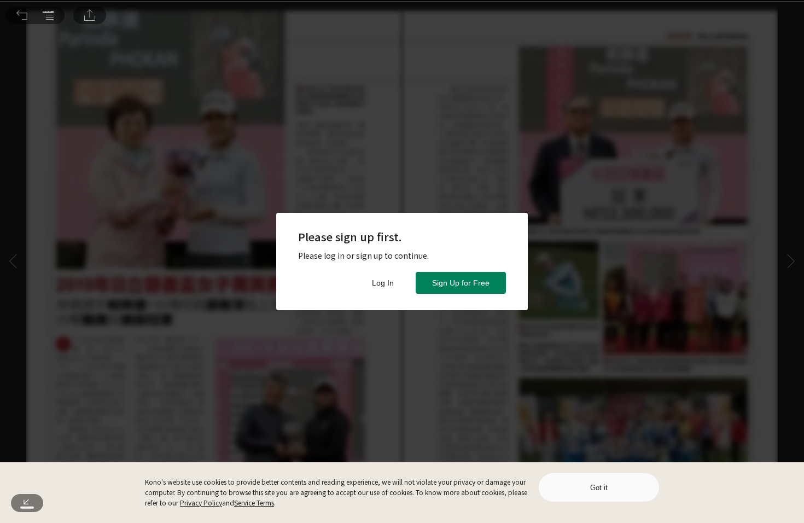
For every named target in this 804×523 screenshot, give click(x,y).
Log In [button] (383, 282)
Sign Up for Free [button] (461, 282)
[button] (22, 15)
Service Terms (254, 502)
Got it (599, 488)
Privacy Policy (201, 502)
